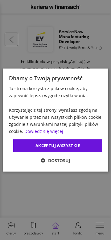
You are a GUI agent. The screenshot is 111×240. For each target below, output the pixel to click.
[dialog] (55, 120)
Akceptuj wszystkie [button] (57, 145)
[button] (55, 160)
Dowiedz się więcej (43, 131)
